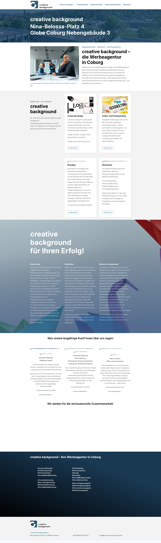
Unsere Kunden (82, 4)
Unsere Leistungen (66, 4)
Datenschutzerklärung (112, 4)
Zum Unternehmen (45, 394)
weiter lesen (73, 148)
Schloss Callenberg (79, 391)
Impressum (127, 4)
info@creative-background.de (110, 535)
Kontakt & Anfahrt (96, 4)
